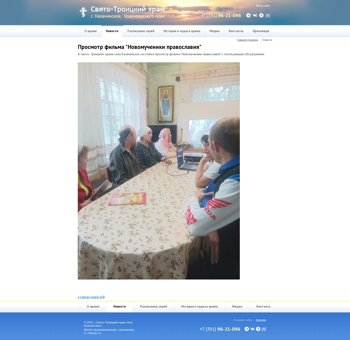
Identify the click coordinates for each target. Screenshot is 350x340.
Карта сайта (263, 5)
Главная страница (247, 40)
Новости (112, 31)
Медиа (214, 31)
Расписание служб (141, 31)
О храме (90, 31)
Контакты (236, 31)
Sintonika (261, 320)
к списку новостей (91, 297)
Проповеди (261, 31)
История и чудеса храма (182, 31)
